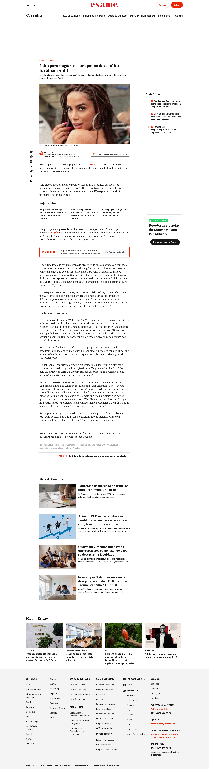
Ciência (53, 713)
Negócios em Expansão (106, 749)
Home (41, 61)
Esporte (53, 693)
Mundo (53, 679)
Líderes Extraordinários (107, 718)
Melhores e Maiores (105, 740)
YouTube (155, 684)
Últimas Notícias (33, 689)
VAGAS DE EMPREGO (117, 16)
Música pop (84, 444)
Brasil (28, 702)
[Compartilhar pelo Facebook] (31, 156)
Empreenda (132, 729)
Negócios (30, 739)
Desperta (131, 705)
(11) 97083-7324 (163, 748)
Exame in (131, 695)
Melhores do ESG (104, 744)
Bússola (99, 699)
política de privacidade (82, 765)
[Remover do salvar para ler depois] (31, 180)
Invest (29, 734)
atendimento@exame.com (163, 723)
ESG (28, 716)
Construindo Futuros (105, 704)
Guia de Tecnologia (79, 689)
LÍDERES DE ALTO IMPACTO (34, 696)
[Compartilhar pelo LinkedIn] (31, 161)
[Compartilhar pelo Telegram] (31, 166)
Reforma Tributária (105, 685)
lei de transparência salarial (106, 765)
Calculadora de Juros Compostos (79, 722)
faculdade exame (136, 679)
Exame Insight (32, 721)
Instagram (155, 693)
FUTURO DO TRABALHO (94, 16)
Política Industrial (104, 728)
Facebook (155, 698)
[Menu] (28, 5)
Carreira (34, 15)
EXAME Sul (101, 694)
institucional (32, 765)
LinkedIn (155, 688)
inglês (55, 232)
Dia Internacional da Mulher (55, 448)
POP (52, 717)
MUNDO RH (178, 16)
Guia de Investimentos (80, 694)
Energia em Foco (103, 709)
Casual (53, 684)
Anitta (90, 164)
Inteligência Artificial (31, 727)
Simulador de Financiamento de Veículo (77, 731)
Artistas (72, 444)
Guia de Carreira (71, 16)
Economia (30, 712)
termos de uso (46, 765)
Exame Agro (55, 698)
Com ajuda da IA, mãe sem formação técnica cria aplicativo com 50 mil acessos (166, 117)
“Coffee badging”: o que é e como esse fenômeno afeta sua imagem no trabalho (166, 104)
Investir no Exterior (105, 714)
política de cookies (62, 765)
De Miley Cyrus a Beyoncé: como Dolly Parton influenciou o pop (113, 212)
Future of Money (57, 708)
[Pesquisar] (34, 5)
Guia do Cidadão (77, 685)
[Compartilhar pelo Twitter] (31, 171)
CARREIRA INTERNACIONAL (142, 16)
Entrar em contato (159, 709)
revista (131, 685)
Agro (129, 724)
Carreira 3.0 (132, 700)
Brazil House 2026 (104, 689)
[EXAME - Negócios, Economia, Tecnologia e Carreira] (104, 5)
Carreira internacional (104, 444)
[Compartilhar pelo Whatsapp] (31, 151)
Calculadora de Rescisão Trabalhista (79, 714)
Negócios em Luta (104, 723)
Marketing (54, 688)
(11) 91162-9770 (163, 713)
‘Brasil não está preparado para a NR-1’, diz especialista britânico (163, 130)
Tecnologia (55, 703)
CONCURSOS (164, 16)
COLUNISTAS (32, 744)
